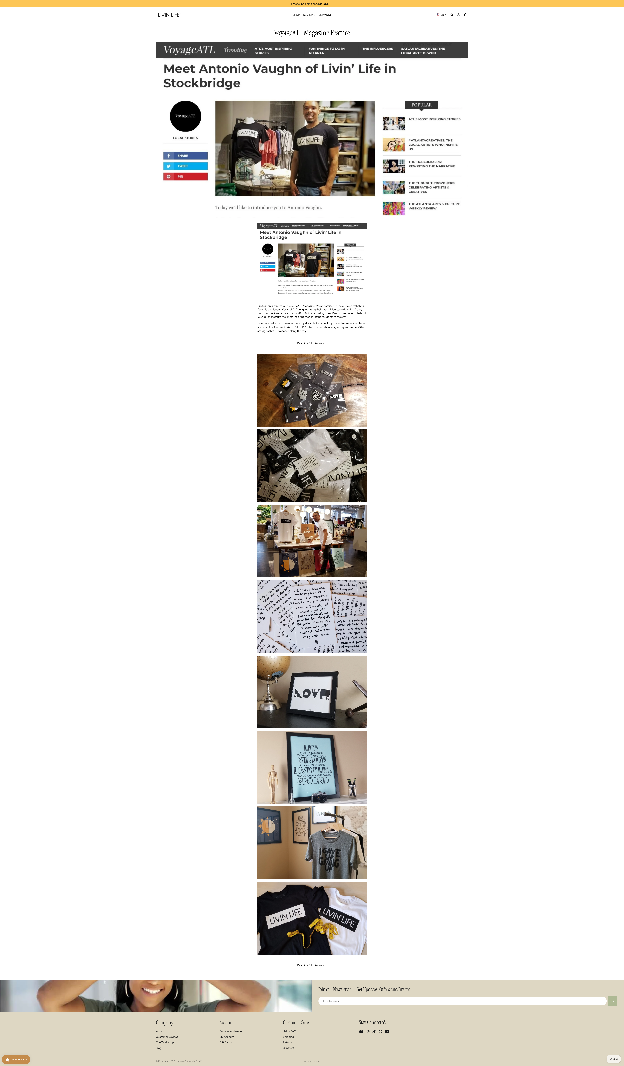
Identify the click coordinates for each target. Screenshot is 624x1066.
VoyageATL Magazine (302, 305)
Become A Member (231, 1031)
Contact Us (289, 1048)
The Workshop (165, 1042)
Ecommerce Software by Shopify (188, 1061)
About (159, 1031)
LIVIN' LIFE (168, 1061)
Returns (287, 1042)
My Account (227, 1036)
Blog (158, 1048)
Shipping (288, 1036)
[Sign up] (613, 1001)
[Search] (451, 14)
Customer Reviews (167, 1036)
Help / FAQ (289, 1031)
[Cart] (465, 14)
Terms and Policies (312, 1061)
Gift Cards (226, 1042)
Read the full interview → (312, 343)
